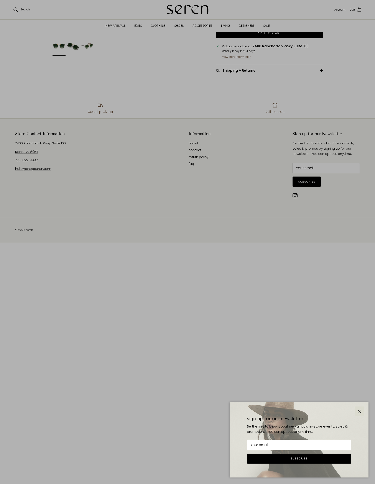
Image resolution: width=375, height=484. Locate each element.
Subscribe (299, 458)
